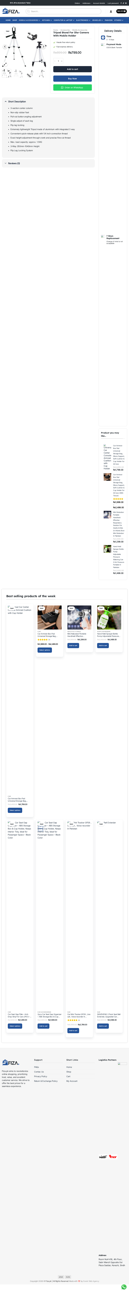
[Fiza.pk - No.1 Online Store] (11, 11)
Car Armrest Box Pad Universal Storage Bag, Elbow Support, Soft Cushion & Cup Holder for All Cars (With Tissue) (49, 635)
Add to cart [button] (73, 645)
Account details (99, 3)
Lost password (113, 3)
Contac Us (39, 1071)
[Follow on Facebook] (121, 3)
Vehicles (96, 20)
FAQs (36, 1067)
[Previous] (5, 47)
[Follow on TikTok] (123, 3)
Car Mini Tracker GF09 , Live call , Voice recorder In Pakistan (78, 1015)
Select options (15, 810)
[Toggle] (5, 101)
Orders (77, 3)
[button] (111, 11)
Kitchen (46, 20)
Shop (14, 20)
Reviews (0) (14, 163)
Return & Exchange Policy (45, 1081)
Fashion (109, 20)
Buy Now (72, 78)
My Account (71, 1081)
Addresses (86, 3)
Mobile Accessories (28, 20)
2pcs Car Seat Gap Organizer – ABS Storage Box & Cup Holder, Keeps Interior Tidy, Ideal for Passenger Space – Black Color (49, 1015)
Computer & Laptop (63, 20)
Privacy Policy (40, 1076)
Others (117, 20)
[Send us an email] (126, 3)
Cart (68, 1076)
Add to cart (72, 69)
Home (8, 20)
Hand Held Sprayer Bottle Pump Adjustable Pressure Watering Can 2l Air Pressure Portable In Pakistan (108, 635)
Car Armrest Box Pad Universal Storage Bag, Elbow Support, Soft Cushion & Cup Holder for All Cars (20, 799)
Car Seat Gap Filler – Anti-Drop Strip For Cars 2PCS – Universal (19, 1015)
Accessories (65, 30)
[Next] (43, 47)
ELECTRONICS (82, 20)
